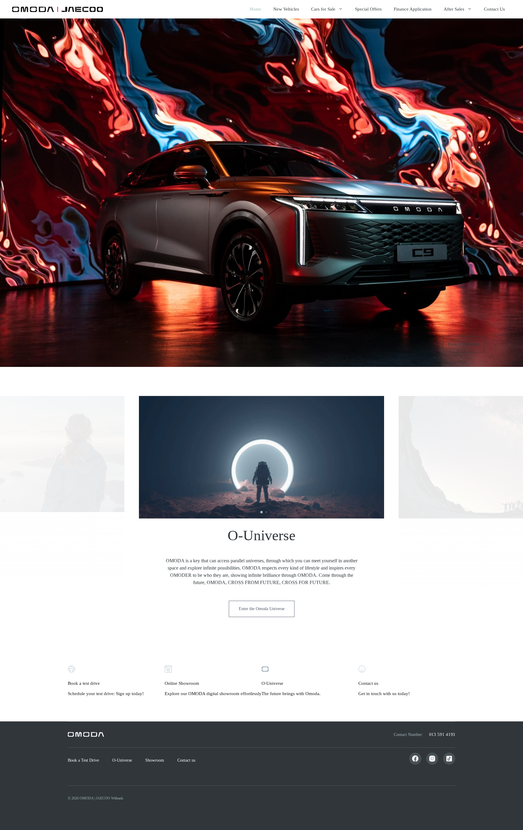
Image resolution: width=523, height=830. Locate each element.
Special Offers (368, 9)
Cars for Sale (323, 9)
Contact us (186, 760)
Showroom (154, 760)
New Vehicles (286, 9)
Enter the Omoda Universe (262, 608)
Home (255, 9)
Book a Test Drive (463, 344)
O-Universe (122, 760)
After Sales (454, 9)
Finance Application (413, 9)
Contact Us (494, 9)
